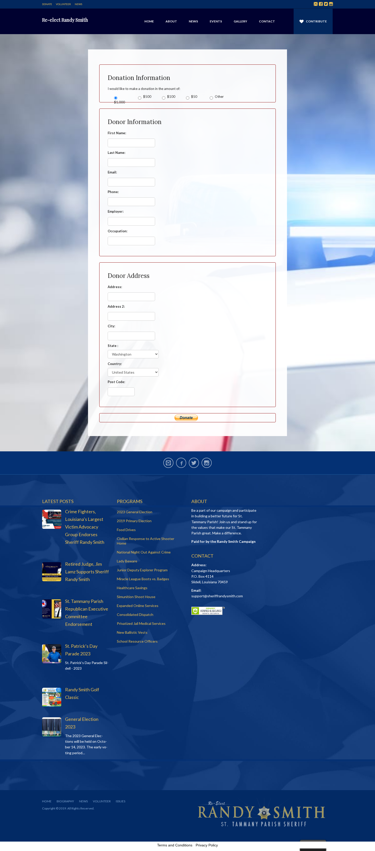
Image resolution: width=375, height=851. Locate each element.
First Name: (117, 133)
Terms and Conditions (174, 845)
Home (149, 21)
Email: (112, 172)
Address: (115, 287)
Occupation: (117, 231)
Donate (47, 4)
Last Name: (116, 153)
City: (111, 326)
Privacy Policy (207, 845)
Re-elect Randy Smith (65, 20)
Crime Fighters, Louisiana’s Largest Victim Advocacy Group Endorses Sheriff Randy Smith (84, 527)
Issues (120, 801)
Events (216, 21)
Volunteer (63, 4)
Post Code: (116, 382)
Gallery (240, 21)
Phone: (113, 192)
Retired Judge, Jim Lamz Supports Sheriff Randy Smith (87, 571)
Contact (267, 21)
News (78, 4)
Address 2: (116, 306)
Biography (65, 801)
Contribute (316, 21)
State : (113, 346)
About (171, 21)
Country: (115, 364)
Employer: (115, 211)
